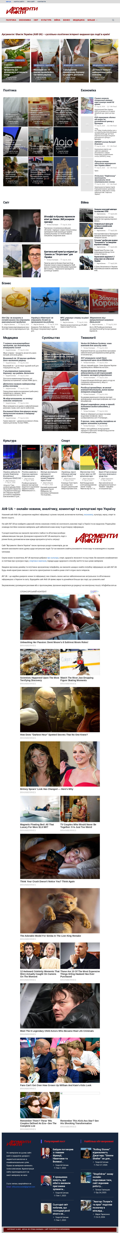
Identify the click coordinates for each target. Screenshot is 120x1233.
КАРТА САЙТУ (19, 1)
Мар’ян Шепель (101, 214)
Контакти (42, 1)
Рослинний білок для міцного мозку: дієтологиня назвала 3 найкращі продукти (20, 413)
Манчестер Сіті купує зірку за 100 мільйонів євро (88, 474)
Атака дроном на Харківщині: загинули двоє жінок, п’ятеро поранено (59, 356)
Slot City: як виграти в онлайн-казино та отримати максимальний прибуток (16, 320)
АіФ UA (8, 1)
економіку (88, 514)
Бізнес (66, 20)
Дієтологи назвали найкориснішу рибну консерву (102, 72)
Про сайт (31, 1)
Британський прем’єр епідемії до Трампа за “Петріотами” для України (60, 254)
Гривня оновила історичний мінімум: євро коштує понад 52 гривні (104, 101)
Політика (11, 20)
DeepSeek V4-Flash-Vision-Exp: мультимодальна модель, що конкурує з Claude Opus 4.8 (15, 144)
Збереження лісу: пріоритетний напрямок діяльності (101, 320)
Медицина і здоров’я (14, 60)
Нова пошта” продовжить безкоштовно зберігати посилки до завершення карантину (40, 113)
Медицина (79, 20)
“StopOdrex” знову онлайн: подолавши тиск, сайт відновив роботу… (103, 1180)
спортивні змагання (37, 561)
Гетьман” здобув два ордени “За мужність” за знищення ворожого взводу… (105, 242)
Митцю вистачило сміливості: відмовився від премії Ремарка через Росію (49, 476)
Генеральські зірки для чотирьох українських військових (103, 226)
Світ (36, 20)
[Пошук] (113, 20)
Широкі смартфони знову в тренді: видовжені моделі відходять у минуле (98, 406)
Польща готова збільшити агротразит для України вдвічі (105, 163)
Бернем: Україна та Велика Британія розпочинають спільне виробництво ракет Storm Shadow (41, 174)
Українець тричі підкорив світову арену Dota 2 (68, 474)
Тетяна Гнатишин (52, 225)
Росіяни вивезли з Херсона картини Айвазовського (30, 474)
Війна (57, 20)
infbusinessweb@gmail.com (23, 1187)
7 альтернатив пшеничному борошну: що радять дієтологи (74, 72)
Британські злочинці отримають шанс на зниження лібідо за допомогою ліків (59, 418)
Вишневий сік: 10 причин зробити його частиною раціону (44, 72)
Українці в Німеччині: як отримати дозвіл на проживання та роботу (42, 320)
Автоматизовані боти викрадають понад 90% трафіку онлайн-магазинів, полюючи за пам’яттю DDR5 (64, 113)
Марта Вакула (51, 361)
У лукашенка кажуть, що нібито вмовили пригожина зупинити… (61, 1183)
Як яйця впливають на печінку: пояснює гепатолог (18, 400)
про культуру (53, 558)
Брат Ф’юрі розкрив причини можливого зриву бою (107, 474)
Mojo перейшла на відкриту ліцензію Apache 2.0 (64, 146)
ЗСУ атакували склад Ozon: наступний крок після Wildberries (96, 359)
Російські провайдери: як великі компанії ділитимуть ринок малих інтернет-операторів (97, 390)
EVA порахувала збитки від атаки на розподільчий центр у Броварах (105, 120)
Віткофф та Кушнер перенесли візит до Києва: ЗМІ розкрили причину (59, 219)
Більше (91, 20)
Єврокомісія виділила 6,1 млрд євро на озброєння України (104, 259)
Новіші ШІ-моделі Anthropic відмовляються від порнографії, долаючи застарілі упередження (96, 373)
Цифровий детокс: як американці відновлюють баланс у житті (15, 175)
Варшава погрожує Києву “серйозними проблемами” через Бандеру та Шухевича (65, 175)
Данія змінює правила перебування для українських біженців (59, 388)
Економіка (25, 20)
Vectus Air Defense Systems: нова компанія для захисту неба (96, 344)
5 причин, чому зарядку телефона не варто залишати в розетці (98, 422)
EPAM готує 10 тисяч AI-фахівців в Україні (40, 148)
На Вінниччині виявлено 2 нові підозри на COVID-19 (15, 117)
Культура (46, 20)
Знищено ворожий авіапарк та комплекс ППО (105, 210)
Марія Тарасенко (70, 479)
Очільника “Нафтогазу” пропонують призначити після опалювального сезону (105, 179)
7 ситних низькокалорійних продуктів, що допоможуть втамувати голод (15, 70)
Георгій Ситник (12, 77)
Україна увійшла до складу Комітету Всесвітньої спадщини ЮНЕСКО (12, 475)
